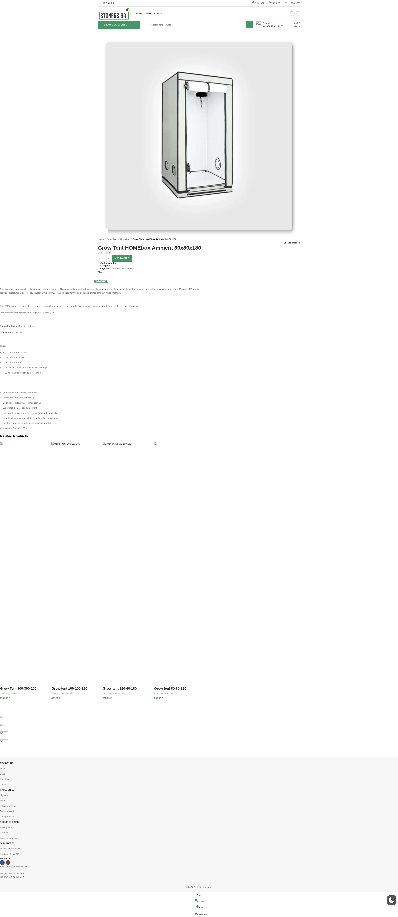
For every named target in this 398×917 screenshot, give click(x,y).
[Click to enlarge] (104, 231)
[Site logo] (114, 13)
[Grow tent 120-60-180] (127, 559)
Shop (2, 774)
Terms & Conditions (9, 838)
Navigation (6, 763)
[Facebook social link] (292, 13)
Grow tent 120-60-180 (120, 688)
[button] (391, 900)
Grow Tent (112, 239)
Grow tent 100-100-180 (69, 688)
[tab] (101, 281)
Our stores (7, 843)
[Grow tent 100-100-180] (75, 559)
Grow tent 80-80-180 (170, 688)
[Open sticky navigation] (144, 25)
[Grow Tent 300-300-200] (24, 559)
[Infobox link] (269, 24)
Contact (4, 784)
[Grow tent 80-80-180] (178, 559)
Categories (7, 790)
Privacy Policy (7, 827)
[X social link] (110, 272)
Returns (4, 832)
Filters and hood (8, 806)
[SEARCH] (249, 24)
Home (101, 239)
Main (2, 768)
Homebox (125, 239)
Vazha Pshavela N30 (10, 848)
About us (4, 779)
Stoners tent (16, 693)
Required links (9, 822)
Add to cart (122, 258)
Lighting (4, 795)
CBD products (7, 816)
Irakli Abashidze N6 (9, 854)
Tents (2, 800)
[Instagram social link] (298, 13)
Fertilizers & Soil (8, 811)
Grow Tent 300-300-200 (18, 688)
